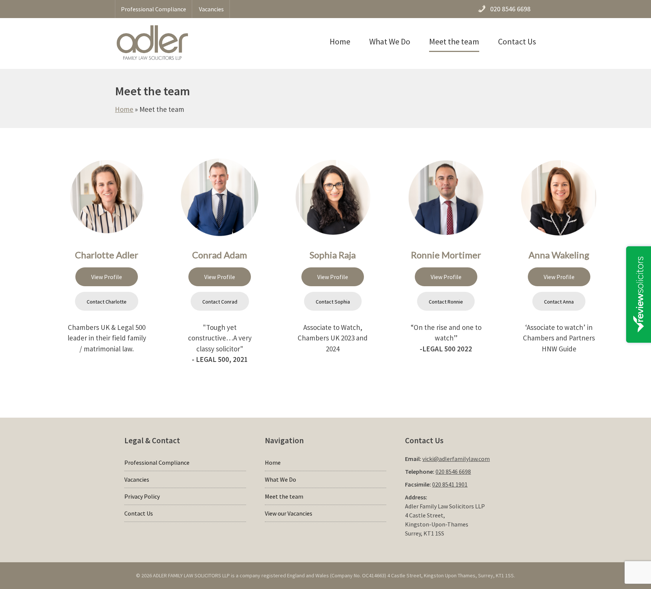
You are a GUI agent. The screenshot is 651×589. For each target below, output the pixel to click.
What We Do (389, 41)
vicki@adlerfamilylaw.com (456, 458)
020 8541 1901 (450, 484)
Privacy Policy (142, 496)
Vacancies (211, 9)
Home (340, 41)
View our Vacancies (288, 513)
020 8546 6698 (453, 471)
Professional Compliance (153, 9)
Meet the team (454, 41)
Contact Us (517, 41)
